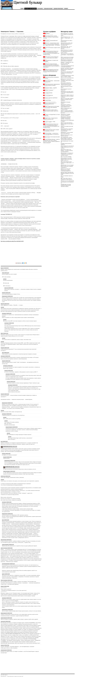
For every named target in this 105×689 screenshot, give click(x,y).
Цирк (22, 8)
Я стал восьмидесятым (49, 95)
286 (44, 106)
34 (43, 136)
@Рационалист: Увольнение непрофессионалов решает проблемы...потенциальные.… (66, 117)
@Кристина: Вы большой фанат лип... (67, 77)
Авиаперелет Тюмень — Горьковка (12, 31)
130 (44, 77)
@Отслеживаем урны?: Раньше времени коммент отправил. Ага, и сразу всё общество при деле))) (67, 138)
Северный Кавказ (48, 100)
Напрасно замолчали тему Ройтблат (51, 97)
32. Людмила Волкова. (48, 92)
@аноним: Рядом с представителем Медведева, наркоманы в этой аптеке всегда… (67, 173)
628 (44, 47)
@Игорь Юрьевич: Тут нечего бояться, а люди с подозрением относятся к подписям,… (67, 147)
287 (44, 114)
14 (43, 121)
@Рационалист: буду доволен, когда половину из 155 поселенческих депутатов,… (67, 72)
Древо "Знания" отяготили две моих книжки (52, 136)
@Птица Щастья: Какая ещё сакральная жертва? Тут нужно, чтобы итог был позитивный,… (66, 84)
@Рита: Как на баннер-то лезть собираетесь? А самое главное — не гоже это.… (67, 162)
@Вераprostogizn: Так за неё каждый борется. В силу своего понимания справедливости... (67, 166)
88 (43, 97)
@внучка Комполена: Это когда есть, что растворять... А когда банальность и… (67, 54)
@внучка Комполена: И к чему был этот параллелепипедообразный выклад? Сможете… (67, 51)
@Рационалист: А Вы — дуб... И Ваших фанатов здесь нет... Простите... (66, 47)
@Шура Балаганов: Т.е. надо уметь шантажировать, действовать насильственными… (67, 129)
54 (43, 92)
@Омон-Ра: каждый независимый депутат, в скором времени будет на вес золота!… (67, 111)
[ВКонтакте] (22, 263)
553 (44, 56)
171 (44, 90)
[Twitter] (23, 263)
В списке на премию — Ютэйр (50, 121)
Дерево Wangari (58, 8)
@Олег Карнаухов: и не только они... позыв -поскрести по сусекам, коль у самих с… (67, 34)
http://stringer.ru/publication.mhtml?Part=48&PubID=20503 (12, 241)
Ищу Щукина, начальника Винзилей (51, 40)
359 (44, 69)
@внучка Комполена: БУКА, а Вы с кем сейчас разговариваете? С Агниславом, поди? (67, 44)
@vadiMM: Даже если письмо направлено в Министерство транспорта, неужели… (66, 185)
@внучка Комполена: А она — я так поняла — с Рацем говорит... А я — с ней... (67, 38)
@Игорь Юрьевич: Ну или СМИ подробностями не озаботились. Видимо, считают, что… (66, 159)
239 (44, 102)
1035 (44, 33)
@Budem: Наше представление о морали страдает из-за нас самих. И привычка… (67, 123)
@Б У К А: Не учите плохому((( (66, 156)
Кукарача (40, 8)
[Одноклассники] (25, 263)
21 (43, 100)
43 (43, 118)
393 (44, 51)
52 (43, 139)
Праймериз (48, 33)
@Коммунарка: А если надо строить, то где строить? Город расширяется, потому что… (67, 92)
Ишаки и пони (48, 8)
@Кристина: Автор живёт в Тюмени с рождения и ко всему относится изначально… (67, 99)
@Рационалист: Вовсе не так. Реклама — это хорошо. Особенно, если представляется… (67, 150)
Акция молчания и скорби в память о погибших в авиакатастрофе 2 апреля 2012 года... (50, 111)
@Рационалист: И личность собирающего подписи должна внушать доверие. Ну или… (66, 105)
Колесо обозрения (30, 8)
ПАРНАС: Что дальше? (49, 90)
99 (43, 133)
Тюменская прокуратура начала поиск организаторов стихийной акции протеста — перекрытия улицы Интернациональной (51, 70)
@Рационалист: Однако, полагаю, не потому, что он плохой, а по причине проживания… (67, 96)
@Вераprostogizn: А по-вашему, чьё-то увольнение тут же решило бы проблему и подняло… (67, 154)
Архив (66, 8)
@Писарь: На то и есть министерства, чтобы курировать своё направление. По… (67, 181)
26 (43, 129)
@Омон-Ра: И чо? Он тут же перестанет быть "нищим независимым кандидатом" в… (66, 169)
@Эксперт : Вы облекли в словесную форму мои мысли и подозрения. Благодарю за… (67, 69)
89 (43, 95)
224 (44, 80)
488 (44, 40)
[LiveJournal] (26, 263)
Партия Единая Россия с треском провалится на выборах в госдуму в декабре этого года (50, 37)
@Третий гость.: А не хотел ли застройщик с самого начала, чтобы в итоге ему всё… (67, 80)
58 (43, 87)
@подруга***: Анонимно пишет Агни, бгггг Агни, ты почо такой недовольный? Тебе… (67, 63)
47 (43, 84)
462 (44, 60)
